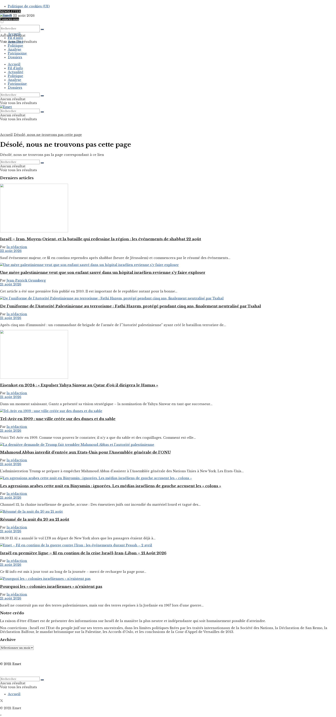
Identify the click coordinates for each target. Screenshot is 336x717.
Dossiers (15, 57)
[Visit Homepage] (6, 15)
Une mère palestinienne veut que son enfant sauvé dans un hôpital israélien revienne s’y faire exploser (102, 272)
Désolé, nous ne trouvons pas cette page (48, 135)
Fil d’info (15, 38)
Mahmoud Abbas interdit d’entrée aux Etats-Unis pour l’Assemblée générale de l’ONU (85, 452)
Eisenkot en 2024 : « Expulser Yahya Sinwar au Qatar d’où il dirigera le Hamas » (79, 385)
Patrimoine (17, 53)
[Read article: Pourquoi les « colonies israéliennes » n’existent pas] (168, 579)
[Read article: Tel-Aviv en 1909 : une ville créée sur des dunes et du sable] (168, 411)
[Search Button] (42, 29)
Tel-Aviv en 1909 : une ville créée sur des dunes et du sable (58, 419)
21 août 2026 (10, 284)
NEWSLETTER (10, 11)
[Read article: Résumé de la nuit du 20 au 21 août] (168, 511)
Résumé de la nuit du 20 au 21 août (34, 519)
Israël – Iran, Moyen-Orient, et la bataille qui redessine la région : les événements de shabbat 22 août (100, 239)
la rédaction (17, 247)
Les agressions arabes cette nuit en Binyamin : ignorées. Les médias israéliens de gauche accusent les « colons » (110, 486)
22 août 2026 (11, 251)
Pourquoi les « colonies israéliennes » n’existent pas (51, 586)
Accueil (14, 34)
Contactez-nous (9, 19)
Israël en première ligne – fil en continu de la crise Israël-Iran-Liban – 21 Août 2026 (83, 553)
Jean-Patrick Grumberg (26, 280)
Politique (15, 45)
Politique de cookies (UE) (29, 6)
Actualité (15, 42)
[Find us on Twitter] (1, 701)
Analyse (14, 49)
